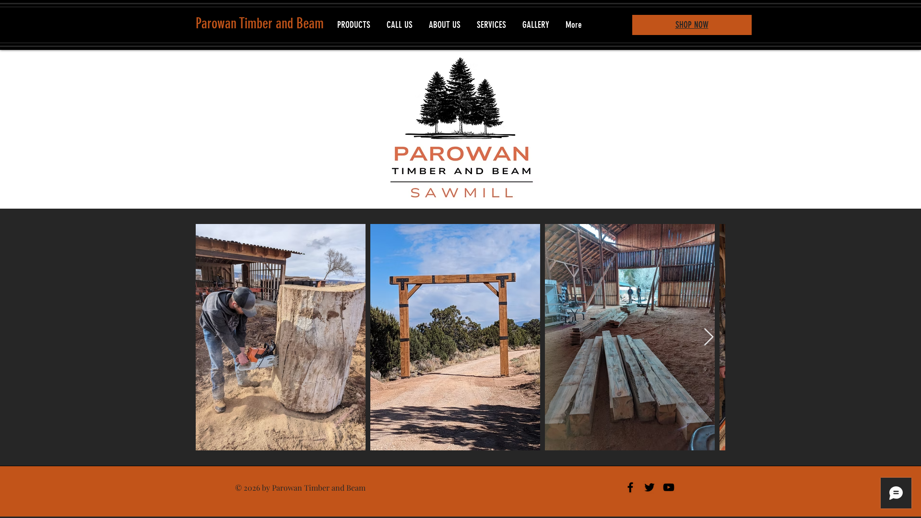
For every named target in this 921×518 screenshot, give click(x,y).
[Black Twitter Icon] (649, 487)
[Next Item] (708, 337)
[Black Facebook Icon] (630, 487)
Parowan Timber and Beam (260, 23)
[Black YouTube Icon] (668, 487)
